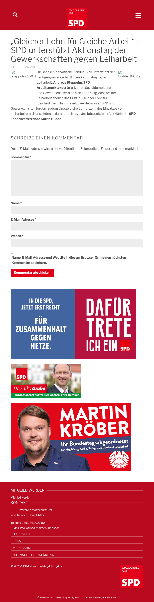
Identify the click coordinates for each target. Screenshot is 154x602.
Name (16, 203)
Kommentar (21, 157)
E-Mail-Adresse (23, 219)
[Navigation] (138, 15)
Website (17, 236)
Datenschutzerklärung (33, 555)
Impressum (21, 548)
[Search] (15, 15)
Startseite (21, 534)
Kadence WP (110, 597)
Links (16, 541)
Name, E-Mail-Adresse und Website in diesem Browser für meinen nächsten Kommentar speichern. (69, 260)
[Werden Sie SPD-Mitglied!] (73, 324)
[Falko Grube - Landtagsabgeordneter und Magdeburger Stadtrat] (46, 381)
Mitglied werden (21, 497)
